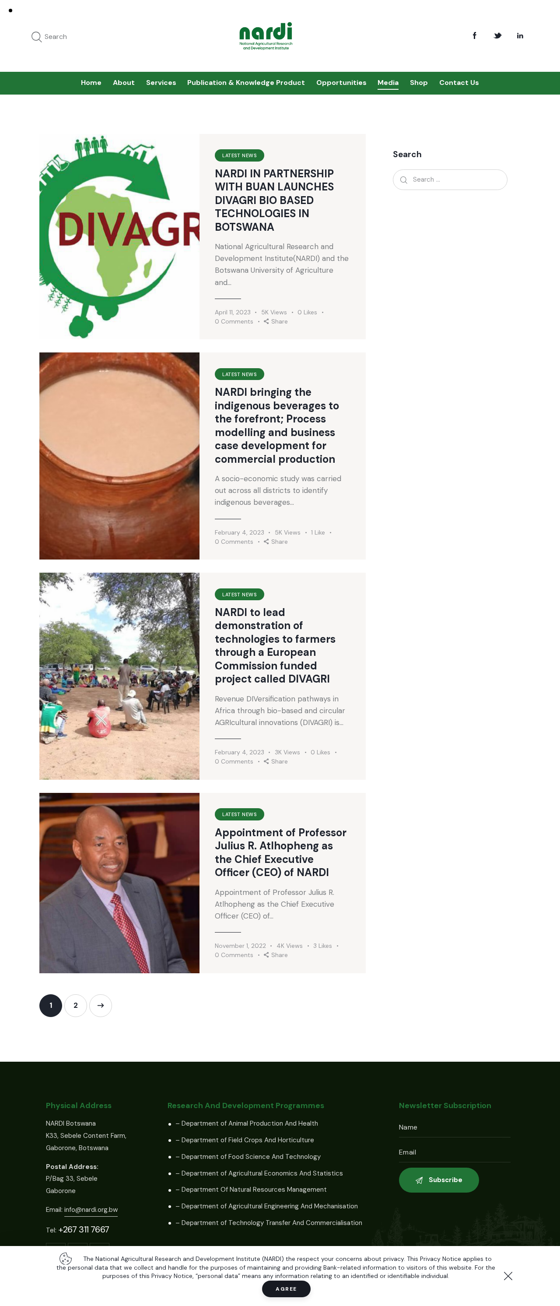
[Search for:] (450, 179)
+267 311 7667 (83, 1229)
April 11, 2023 (233, 312)
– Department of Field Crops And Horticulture (244, 1140)
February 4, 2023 (239, 532)
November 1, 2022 (240, 946)
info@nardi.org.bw (91, 1209)
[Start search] (37, 37)
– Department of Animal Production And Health (246, 1123)
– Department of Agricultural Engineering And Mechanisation (266, 1206)
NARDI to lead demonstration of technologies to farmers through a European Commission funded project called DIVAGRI (275, 646)
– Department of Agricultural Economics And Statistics (259, 1173)
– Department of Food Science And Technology (248, 1156)
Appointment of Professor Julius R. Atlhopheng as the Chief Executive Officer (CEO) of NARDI (280, 852)
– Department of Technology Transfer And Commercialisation (268, 1222)
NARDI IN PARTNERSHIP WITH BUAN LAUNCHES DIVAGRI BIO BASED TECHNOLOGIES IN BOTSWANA (274, 200)
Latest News (239, 155)
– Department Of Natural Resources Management (251, 1189)
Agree (286, 1288)
